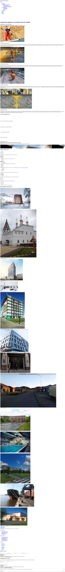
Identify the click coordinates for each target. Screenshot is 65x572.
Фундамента (3, 545)
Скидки (3, 12)
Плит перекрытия (4, 538)
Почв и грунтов (4, 534)
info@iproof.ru (2, 0)
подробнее (26, 167)
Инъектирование (5, 8)
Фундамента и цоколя (4, 539)
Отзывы (3, 11)
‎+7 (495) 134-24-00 (2, 527)
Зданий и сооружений (4, 537)
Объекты (3, 10)
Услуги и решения (4, 7)
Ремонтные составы (5, 5)
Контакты (3, 13)
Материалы (3, 547)
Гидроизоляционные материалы (7, 6)
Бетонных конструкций (5, 531)
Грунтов (3, 543)
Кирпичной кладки (4, 532)
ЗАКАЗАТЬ (2, 555)
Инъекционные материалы (6, 4)
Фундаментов (3, 533)
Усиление (4, 9)
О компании (3, 3)
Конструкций (3, 544)
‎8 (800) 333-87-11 (6, 0)
